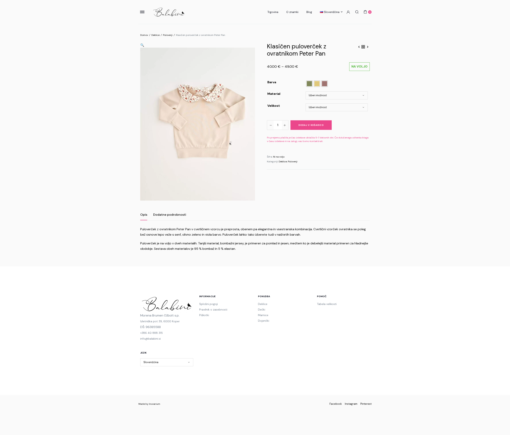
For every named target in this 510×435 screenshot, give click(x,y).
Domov (144, 35)
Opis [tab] (143, 215)
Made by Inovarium (149, 404)
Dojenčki (263, 320)
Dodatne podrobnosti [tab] (169, 215)
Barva (271, 82)
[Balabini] (168, 12)
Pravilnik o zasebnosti (213, 309)
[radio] (309, 84)
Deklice (155, 35)
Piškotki (204, 315)
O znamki (292, 12)
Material (273, 94)
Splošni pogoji (208, 304)
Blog (309, 12)
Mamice (263, 315)
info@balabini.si (150, 338)
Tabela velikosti (327, 304)
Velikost (273, 106)
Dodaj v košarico (311, 125)
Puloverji (168, 35)
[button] (142, 45)
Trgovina (272, 12)
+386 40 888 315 (151, 333)
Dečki (261, 309)
